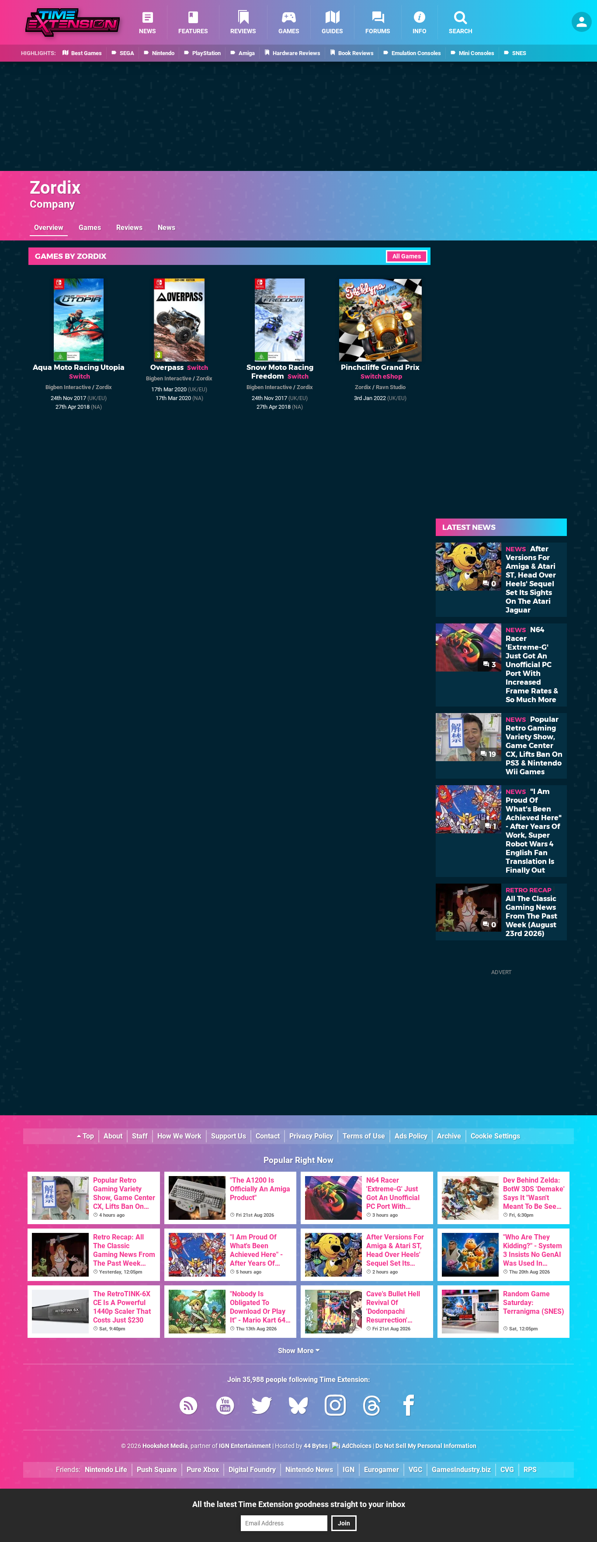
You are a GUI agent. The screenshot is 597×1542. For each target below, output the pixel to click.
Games (90, 227)
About (113, 1136)
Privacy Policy (311, 1136)
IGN (348, 1469)
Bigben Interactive (68, 387)
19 (491, 754)
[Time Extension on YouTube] (225, 1407)
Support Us (228, 1136)
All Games (406, 256)
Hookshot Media (165, 1446)
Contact (268, 1136)
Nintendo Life (106, 1469)
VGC (415, 1469)
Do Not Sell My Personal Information (425, 1446)
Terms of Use (364, 1136)
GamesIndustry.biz (461, 1469)
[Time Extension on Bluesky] (298, 1407)
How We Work (179, 1136)
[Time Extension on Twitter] (262, 1407)
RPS (530, 1469)
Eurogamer (381, 1469)
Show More (297, 1351)
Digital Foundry (252, 1469)
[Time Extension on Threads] (372, 1407)
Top (87, 1136)
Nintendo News (309, 1469)
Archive (449, 1136)
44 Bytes (316, 1446)
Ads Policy (411, 1136)
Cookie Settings (495, 1136)
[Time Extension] (72, 22)
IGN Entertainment (245, 1446)
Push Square (157, 1469)
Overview (48, 227)
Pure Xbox (203, 1469)
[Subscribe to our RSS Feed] (188, 1407)
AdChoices (355, 1446)
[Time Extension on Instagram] (335, 1407)
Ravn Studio (391, 387)
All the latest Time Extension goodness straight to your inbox (298, 1504)
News (166, 227)
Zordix (55, 188)
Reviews (129, 227)
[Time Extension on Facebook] (408, 1407)
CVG (507, 1469)
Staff (140, 1136)
